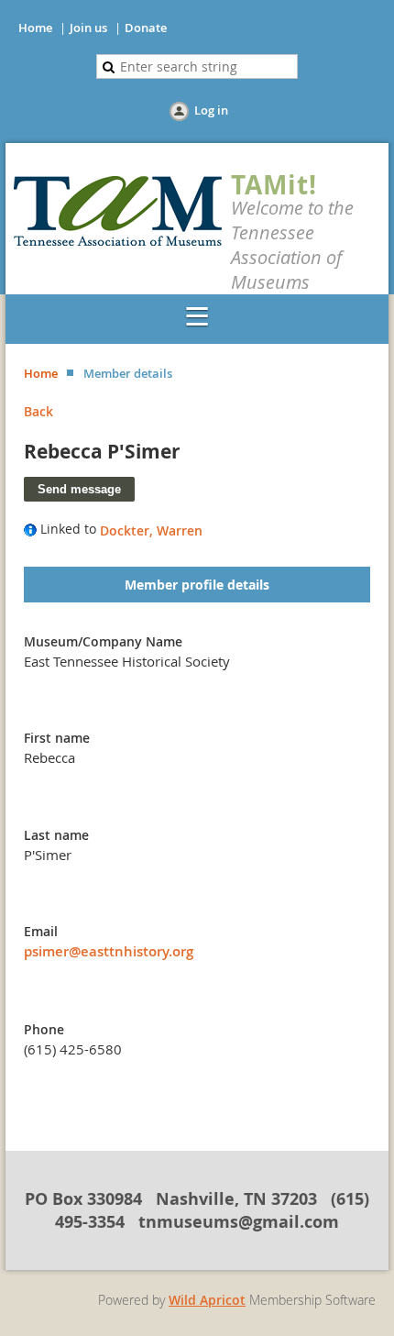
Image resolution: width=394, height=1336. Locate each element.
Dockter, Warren (151, 530)
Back (38, 411)
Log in (211, 110)
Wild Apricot (207, 1299)
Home (35, 27)
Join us (88, 27)
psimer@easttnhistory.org (108, 951)
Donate (146, 27)
